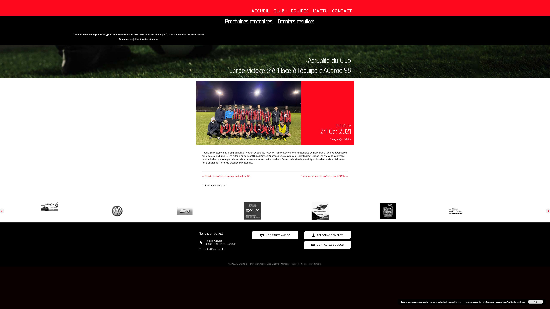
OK (535, 302)
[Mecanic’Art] (241, 211)
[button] (286, 11)
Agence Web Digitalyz (269, 264)
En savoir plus (519, 302)
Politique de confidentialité (310, 264)
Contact (342, 10)
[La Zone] (376, 211)
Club (278, 10)
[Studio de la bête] (444, 211)
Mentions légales (288, 264)
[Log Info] (511, 211)
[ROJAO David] (173, 211)
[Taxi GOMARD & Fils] (106, 211)
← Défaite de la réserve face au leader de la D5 (226, 176)
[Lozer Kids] (309, 211)
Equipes (300, 10)
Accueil (260, 10)
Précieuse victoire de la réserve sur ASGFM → (324, 176)
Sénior (347, 139)
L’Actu (320, 10)
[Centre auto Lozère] (38, 211)
